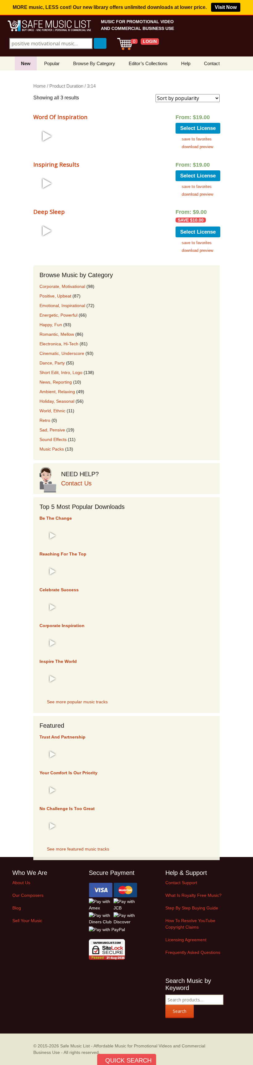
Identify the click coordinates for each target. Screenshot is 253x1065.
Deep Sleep (49, 211)
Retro (44, 420)
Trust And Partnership (62, 736)
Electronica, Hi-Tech (58, 343)
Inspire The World (58, 661)
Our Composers (28, 895)
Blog (16, 907)
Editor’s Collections (148, 63)
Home (39, 86)
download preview (197, 146)
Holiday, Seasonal (56, 401)
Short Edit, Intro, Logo (60, 372)
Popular (52, 63)
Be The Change (55, 518)
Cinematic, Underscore (61, 353)
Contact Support (181, 882)
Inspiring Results (56, 164)
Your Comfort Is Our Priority (68, 772)
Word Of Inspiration (60, 117)
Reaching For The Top (62, 553)
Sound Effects (53, 439)
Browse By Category (94, 63)
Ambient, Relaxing (57, 391)
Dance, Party (52, 362)
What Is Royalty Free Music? (193, 895)
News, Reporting (55, 382)
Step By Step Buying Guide (191, 907)
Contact (212, 63)
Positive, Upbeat (55, 295)
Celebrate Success (59, 589)
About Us (21, 882)
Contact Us (76, 483)
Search (179, 1011)
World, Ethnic (52, 410)
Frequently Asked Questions (192, 952)
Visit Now (226, 7)
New (26, 63)
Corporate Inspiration (62, 625)
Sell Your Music (27, 920)
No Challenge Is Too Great (67, 808)
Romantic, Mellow (56, 334)
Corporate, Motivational (62, 286)
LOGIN (150, 41)
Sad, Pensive (52, 429)
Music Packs (51, 449)
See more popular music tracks (77, 701)
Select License (198, 128)
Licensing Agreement (185, 939)
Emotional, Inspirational (62, 305)
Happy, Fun (50, 324)
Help (185, 63)
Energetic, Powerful (58, 315)
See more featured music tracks (78, 849)
